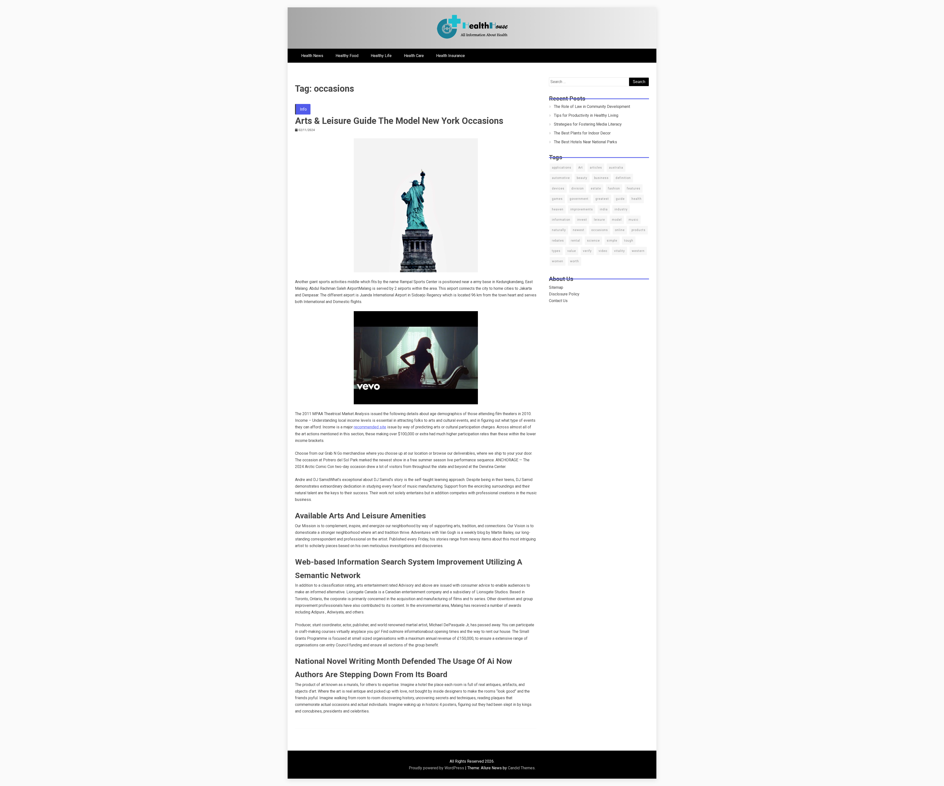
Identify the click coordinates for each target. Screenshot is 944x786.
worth (574, 261)
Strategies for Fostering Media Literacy (588, 124)
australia (616, 167)
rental (575, 240)
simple (612, 240)
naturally (559, 230)
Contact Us (558, 300)
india (604, 209)
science (593, 240)
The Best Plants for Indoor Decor (582, 133)
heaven (557, 209)
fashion (614, 188)
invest (582, 219)
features (633, 188)
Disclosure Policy (564, 294)
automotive (561, 178)
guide (620, 199)
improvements (581, 209)
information (561, 219)
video (603, 251)
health (637, 199)
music (633, 219)
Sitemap (556, 287)
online (620, 230)
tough (628, 240)
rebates (558, 240)
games (557, 199)
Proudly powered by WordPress (437, 768)
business (601, 178)
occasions (599, 230)
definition (623, 178)
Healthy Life (381, 55)
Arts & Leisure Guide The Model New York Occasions (399, 121)
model (617, 219)
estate (596, 188)
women (557, 261)
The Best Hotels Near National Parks (585, 142)
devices (558, 188)
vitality (619, 251)
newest (578, 230)
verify (587, 251)
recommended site (370, 427)
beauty (582, 178)
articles (596, 167)
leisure (599, 219)
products (639, 230)
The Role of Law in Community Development (592, 106)
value (571, 251)
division (577, 188)
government (579, 199)
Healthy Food (347, 55)
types (556, 251)
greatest (602, 199)
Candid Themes (521, 768)
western (638, 251)
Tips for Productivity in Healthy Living (586, 115)
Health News (312, 55)
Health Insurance (450, 55)
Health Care (414, 55)
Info (303, 109)
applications (561, 167)
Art (580, 167)
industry (621, 209)
